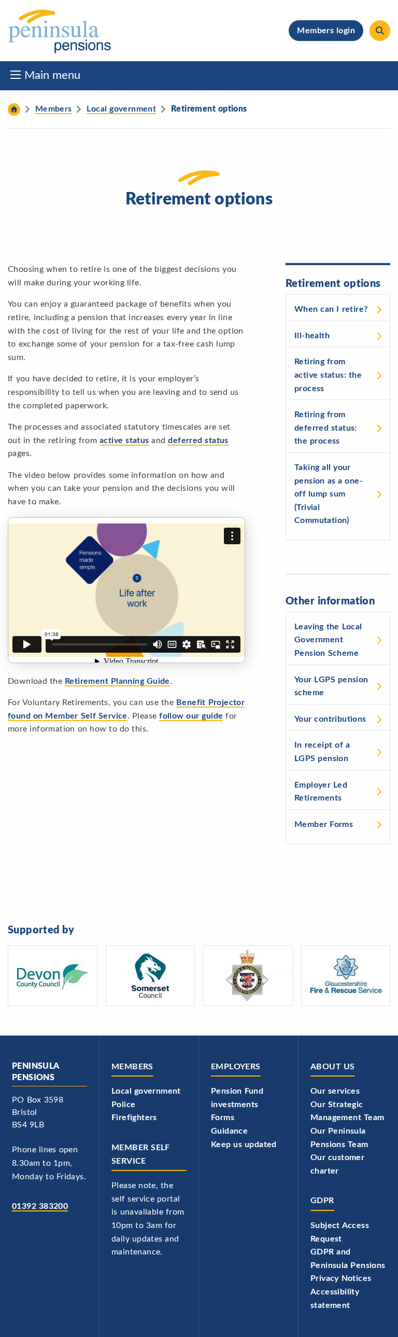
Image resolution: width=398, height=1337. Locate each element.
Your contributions (330, 719)
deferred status (198, 440)
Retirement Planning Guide (117, 681)
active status (124, 440)
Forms (222, 1117)
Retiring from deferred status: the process (325, 427)
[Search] (379, 30)
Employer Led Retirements (320, 792)
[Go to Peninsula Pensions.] (14, 109)
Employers (236, 1067)
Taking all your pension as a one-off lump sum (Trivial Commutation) (328, 494)
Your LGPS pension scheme (331, 686)
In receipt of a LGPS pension (322, 752)
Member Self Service (140, 1154)
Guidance (229, 1131)
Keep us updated (244, 1144)
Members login (326, 30)
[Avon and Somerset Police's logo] (248, 975)
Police (123, 1104)
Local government (146, 1091)
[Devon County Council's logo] (52, 975)
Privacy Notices (340, 1278)
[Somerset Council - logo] (150, 975)
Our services (335, 1091)
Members (132, 1067)
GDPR (322, 1200)
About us (332, 1067)
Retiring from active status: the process (328, 374)
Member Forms (323, 824)
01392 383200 (40, 1206)
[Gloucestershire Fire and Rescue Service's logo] (346, 975)
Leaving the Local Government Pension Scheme (328, 640)
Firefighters (134, 1117)
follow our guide (191, 716)
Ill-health (312, 336)
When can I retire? (330, 309)
